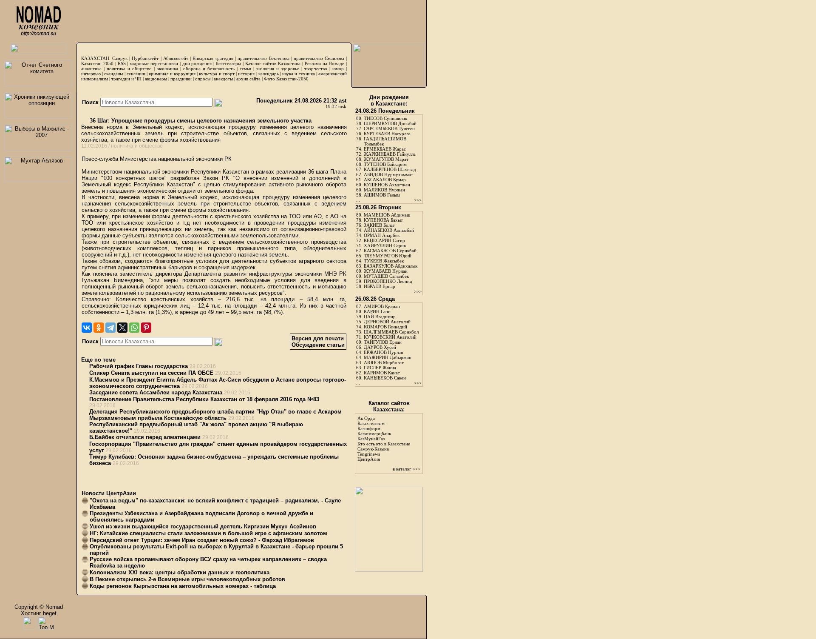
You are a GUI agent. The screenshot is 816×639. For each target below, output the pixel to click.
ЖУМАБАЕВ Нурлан (386, 271)
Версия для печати (318, 338)
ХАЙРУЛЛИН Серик (385, 245)
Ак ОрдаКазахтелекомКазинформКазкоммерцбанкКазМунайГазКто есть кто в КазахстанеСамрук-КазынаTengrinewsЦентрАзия (383, 439)
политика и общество (129, 68)
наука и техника (298, 73)
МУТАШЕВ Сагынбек (386, 276)
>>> (418, 200)
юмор (338, 68)
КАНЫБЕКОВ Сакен (385, 377)
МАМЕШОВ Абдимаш (387, 214)
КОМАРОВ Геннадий (385, 326)
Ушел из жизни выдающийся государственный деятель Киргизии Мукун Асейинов (203, 526)
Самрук (120, 58)
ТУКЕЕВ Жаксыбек (384, 260)
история (246, 73)
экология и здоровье (277, 68)
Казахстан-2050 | (99, 63)
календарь (268, 73)
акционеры (156, 78)
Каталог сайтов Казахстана (273, 63)
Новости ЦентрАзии (109, 493)
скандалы (113, 73)
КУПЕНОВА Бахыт (383, 220)
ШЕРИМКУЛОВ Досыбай (390, 123)
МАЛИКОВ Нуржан (384, 189)
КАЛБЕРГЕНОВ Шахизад (390, 169)
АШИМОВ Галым (382, 194)
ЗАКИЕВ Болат (379, 225)
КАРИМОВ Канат (382, 372)
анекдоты (223, 78)
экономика (167, 68)
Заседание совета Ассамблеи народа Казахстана (155, 392)
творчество (315, 68)
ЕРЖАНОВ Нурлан (383, 352)
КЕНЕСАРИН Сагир (384, 240)
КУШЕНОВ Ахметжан (387, 184)
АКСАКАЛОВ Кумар (385, 179)
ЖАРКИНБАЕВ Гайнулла (390, 154)
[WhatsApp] (134, 327)
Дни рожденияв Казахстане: (389, 100)
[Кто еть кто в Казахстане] (389, 570)
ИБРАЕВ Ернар (379, 286)
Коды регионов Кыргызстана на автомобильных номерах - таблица (183, 586)
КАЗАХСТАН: (95, 58)
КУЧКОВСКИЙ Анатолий (390, 336)
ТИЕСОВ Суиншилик (385, 118)
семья (245, 68)
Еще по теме (98, 360)
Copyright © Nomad (38, 607)
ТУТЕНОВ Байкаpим (385, 164)
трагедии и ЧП (126, 78)
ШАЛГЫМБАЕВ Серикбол (391, 331)
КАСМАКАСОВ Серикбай (390, 250)
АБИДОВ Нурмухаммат (388, 174)
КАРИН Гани (377, 311)
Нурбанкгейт (145, 58)
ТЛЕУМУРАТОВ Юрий (387, 255)
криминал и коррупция (172, 73)
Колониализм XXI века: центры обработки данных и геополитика (179, 572)
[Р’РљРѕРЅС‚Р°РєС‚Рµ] (87, 327)
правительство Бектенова (263, 58)
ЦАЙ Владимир (380, 316)
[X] (122, 327)
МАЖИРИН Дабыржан (387, 357)
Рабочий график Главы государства (138, 366)
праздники (181, 78)
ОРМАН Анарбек (382, 235)
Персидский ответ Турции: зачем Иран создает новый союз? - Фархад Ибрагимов (202, 540)
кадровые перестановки (154, 63)
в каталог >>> (406, 468)
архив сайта (248, 78)
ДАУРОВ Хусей (380, 347)
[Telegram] (110, 327)
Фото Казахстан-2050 (286, 78)
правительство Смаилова (319, 58)
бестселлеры (228, 63)
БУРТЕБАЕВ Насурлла (387, 133)
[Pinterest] (146, 327)
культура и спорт (216, 73)
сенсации (136, 73)
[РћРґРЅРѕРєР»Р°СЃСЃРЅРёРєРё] (99, 327)
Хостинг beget (39, 613)
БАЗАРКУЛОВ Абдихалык (390, 265)
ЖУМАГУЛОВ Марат (386, 159)
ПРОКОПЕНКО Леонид (388, 281)
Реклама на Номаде (325, 63)
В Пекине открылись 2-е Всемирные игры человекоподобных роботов (187, 579)
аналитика (91, 68)
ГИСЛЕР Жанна (380, 367)
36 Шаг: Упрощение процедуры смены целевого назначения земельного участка (200, 120)
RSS (122, 63)
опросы (202, 78)
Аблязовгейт (175, 58)
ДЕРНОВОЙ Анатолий (387, 321)
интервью (91, 73)
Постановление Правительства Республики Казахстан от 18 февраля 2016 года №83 (204, 399)
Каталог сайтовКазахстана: (389, 406)
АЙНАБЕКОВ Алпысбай (389, 230)
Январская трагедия (213, 58)
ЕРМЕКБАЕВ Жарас (385, 148)
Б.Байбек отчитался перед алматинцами (145, 437)
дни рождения (197, 63)
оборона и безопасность (209, 68)
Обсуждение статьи (318, 345)
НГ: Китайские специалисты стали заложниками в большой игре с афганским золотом (208, 533)
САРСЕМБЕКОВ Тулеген (389, 128)
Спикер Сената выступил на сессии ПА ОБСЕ (151, 373)
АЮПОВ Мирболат (384, 362)
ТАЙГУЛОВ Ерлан (383, 342)
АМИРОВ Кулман (382, 306)
